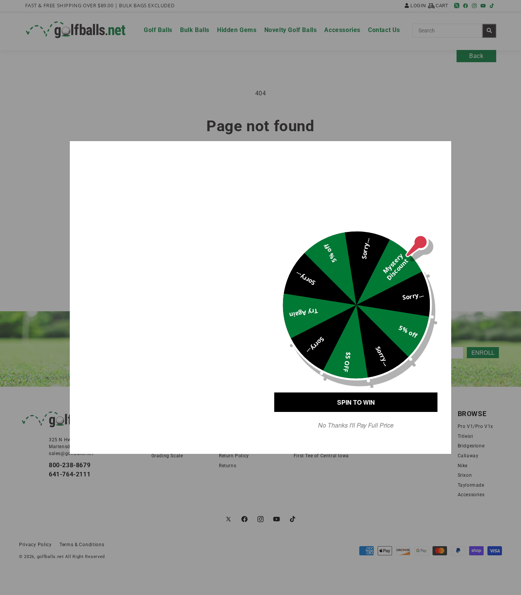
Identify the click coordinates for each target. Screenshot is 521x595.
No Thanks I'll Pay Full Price (356, 425)
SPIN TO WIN (356, 402)
